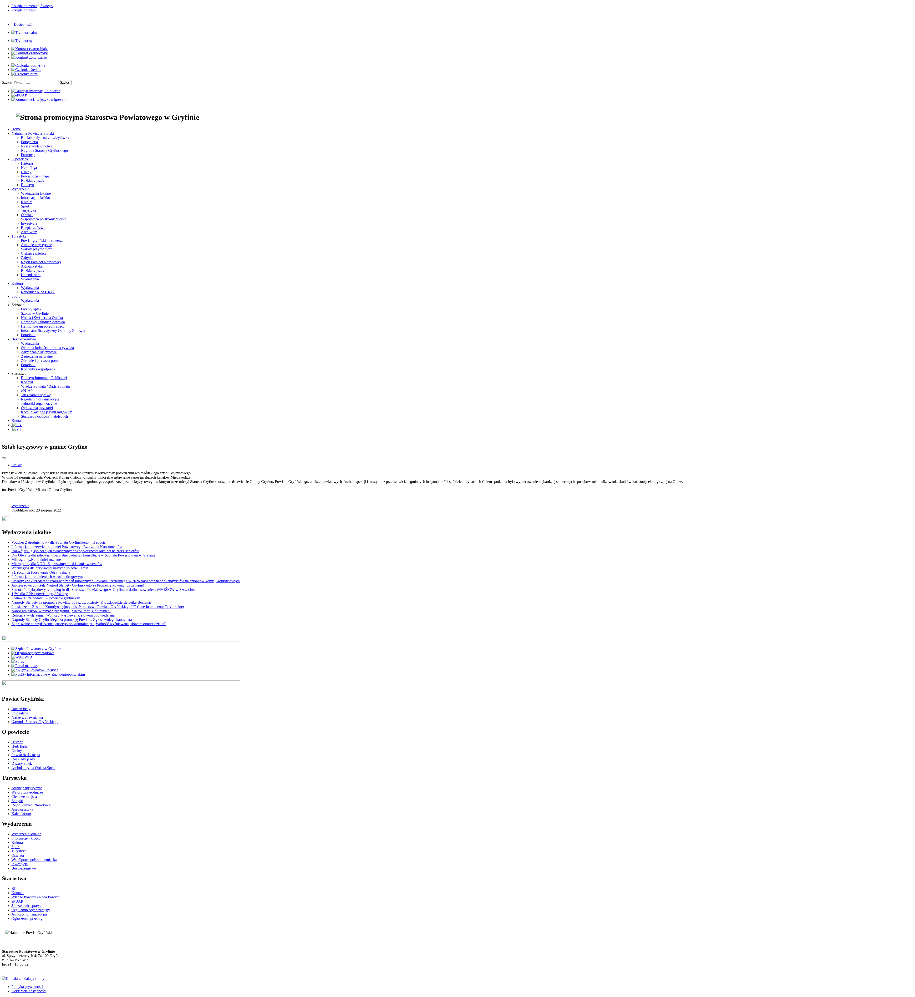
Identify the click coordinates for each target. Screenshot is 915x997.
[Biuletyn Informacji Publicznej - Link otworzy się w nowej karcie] (36, 91)
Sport (25, 206)
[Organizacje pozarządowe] (32, 653)
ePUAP (27, 391)
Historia (27, 163)
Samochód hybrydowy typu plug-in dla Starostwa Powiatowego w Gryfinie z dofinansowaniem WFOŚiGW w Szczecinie (103, 589)
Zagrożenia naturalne (37, 356)
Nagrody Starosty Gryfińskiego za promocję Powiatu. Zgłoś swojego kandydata (71, 619)
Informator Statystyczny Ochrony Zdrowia (53, 331)
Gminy (26, 172)
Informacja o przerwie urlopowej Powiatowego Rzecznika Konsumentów (66, 547)
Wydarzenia (30, 279)
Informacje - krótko (35, 198)
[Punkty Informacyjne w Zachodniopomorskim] (48, 674)
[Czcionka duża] (24, 74)
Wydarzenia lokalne (36, 193)
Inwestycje (29, 223)
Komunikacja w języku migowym (46, 412)
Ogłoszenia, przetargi (37, 408)
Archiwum (29, 232)
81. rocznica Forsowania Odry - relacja (40, 572)
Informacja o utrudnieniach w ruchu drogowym (47, 577)
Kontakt (27, 382)
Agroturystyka (32, 266)
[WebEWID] (21, 657)
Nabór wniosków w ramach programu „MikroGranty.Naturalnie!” (61, 611)
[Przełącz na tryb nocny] (22, 41)
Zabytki (27, 258)
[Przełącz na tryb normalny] (24, 32)
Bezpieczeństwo (33, 228)
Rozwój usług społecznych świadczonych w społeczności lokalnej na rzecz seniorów (75, 551)
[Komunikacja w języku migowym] (38, 99)
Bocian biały (20, 709)
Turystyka (28, 210)
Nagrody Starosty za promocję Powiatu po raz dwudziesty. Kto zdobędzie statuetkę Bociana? (81, 602)
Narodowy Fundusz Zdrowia (43, 322)
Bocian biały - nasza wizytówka (45, 138)
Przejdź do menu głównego (32, 6)
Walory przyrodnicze (36, 249)
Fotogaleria (29, 142)
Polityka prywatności (27, 987)
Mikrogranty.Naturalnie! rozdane (36, 559)
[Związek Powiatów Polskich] (34, 670)
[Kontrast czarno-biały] (29, 49)
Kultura (26, 202)
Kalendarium (31, 275)
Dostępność (22, 24)
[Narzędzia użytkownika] (4, 458)
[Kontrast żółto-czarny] (29, 57)
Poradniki (28, 335)
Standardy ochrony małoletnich (44, 416)
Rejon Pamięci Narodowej (41, 262)
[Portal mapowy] (24, 666)
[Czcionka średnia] (26, 70)
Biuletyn (27, 185)
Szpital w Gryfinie (35, 313)
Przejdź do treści (23, 10)
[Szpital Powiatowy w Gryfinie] (36, 649)
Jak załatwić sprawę (36, 395)
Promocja (28, 155)
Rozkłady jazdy (33, 180)
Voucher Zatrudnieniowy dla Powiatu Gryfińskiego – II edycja (58, 542)
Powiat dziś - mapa (35, 176)
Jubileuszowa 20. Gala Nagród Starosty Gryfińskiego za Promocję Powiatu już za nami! (77, 585)
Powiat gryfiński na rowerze (42, 240)
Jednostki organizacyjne (39, 403)
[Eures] (17, 661)
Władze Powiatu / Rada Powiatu (45, 386)
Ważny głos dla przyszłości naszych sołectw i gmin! (50, 568)
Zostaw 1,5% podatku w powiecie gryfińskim (45, 598)
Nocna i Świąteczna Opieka (42, 318)
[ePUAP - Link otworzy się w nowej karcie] (19, 95)
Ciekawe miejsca (33, 253)
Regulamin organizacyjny (40, 399)
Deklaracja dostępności (28, 991)
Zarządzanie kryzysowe (39, 352)
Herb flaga (29, 168)
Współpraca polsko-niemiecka (43, 219)
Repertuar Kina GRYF (38, 292)
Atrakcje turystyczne (36, 245)
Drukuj (16, 465)
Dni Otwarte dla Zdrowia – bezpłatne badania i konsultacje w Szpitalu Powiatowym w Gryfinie (83, 555)
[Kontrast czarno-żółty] (29, 53)
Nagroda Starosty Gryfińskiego (44, 150)
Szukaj (7, 82)
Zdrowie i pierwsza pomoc (41, 361)
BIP (14, 888)
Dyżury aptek (31, 309)
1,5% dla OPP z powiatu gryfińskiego (39, 594)
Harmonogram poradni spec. (42, 326)
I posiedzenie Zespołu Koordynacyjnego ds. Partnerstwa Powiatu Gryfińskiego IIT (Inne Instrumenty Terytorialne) (97, 607)
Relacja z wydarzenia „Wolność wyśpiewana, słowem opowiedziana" (63, 615)
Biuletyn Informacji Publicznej (44, 378)
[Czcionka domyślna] (28, 65)
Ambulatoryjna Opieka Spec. (33, 768)
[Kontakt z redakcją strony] (23, 979)
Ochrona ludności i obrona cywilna (47, 348)
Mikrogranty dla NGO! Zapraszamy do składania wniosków (56, 564)
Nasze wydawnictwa (36, 146)
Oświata (27, 215)
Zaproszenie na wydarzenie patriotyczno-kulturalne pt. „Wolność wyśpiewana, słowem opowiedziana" (88, 624)
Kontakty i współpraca (38, 369)
